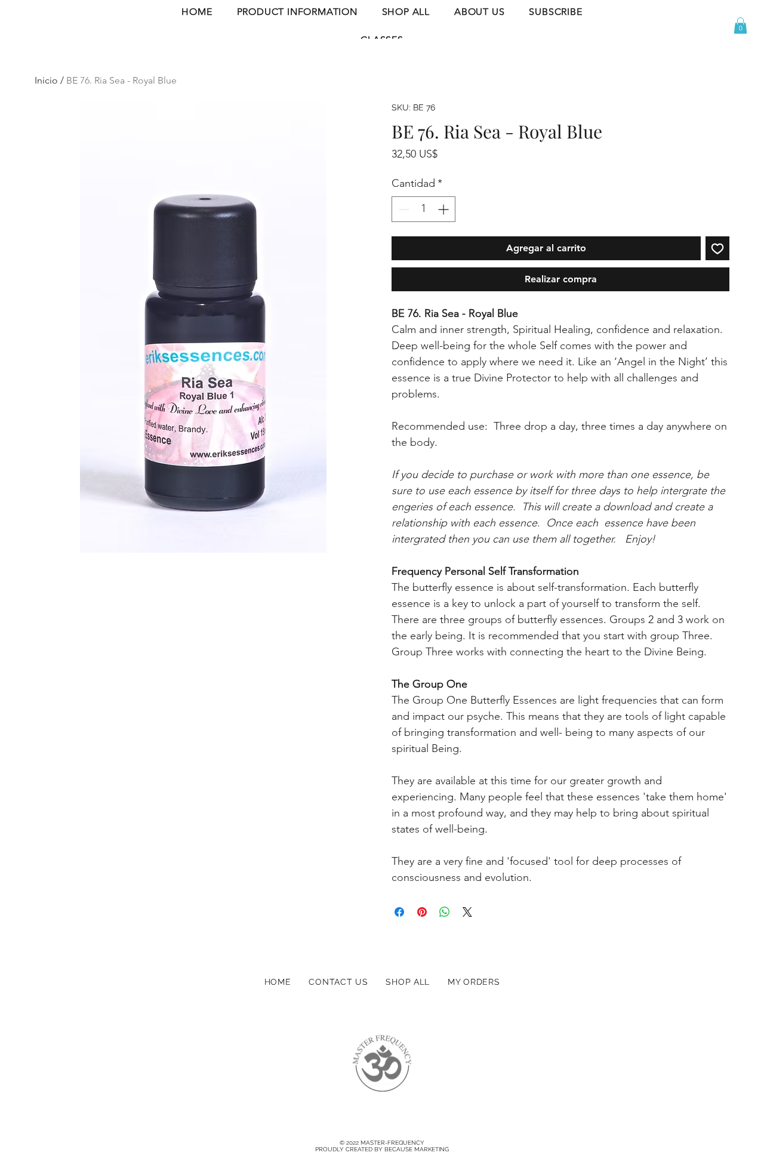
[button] (297, 11)
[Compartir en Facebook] (399, 912)
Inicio (46, 80)
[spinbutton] (423, 209)
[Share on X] (467, 912)
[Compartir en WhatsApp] (445, 912)
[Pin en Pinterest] (422, 912)
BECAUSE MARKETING (416, 1149)
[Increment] (444, 209)
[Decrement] (402, 209)
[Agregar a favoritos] (717, 248)
